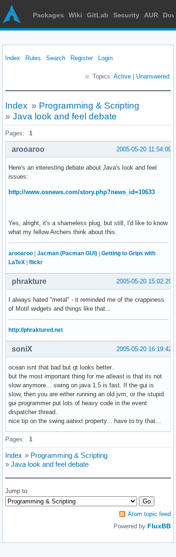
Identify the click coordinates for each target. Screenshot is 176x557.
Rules (33, 58)
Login (105, 58)
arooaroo (20, 253)
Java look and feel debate (65, 116)
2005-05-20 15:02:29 (144, 281)
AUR (151, 15)
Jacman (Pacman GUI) (67, 253)
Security (126, 15)
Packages (48, 15)
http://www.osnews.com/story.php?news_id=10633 (81, 192)
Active (122, 76)
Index (12, 58)
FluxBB (159, 526)
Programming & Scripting (89, 105)
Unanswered (152, 76)
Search (55, 58)
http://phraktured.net (35, 330)
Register (81, 58)
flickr (36, 262)
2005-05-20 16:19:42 (144, 349)
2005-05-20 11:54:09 (143, 149)
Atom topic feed (149, 514)
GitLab (97, 15)
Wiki (75, 15)
